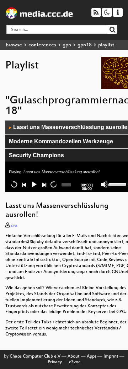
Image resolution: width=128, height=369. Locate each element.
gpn (67, 45)
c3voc (74, 362)
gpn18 (85, 45)
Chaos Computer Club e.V (35, 356)
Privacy (55, 362)
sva (14, 225)
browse (14, 45)
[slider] (117, 184)
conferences (42, 45)
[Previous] (24, 184)
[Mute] (104, 184)
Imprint (110, 356)
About (74, 356)
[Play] (34, 184)
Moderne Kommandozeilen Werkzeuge (61, 141)
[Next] (44, 184)
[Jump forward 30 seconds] (53, 184)
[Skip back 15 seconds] (14, 184)
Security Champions (36, 155)
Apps (91, 356)
